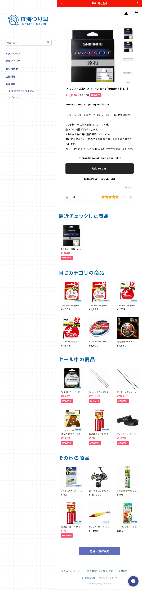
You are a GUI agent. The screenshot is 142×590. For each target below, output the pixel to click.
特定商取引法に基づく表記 (100, 571)
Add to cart (100, 168)
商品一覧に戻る (100, 551)
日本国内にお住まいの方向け (99, 178)
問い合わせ (12, 68)
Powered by (95, 583)
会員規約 (123, 571)
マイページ (14, 97)
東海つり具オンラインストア (23, 90)
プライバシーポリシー (71, 571)
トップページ (13, 53)
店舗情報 (11, 76)
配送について (13, 61)
